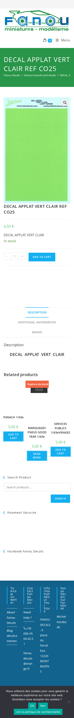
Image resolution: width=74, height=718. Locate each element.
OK (32, 705)
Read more (37, 455)
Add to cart (42, 257)
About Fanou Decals (11, 617)
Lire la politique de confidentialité (38, 711)
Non (43, 705)
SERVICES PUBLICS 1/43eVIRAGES (60, 428)
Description (37, 312)
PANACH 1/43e (13, 417)
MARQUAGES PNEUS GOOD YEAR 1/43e (37, 432)
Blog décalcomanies (12, 636)
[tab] (37, 312)
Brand (37, 332)
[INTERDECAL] (29, 281)
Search (60, 498)
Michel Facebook (61, 622)
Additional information (37, 322)
